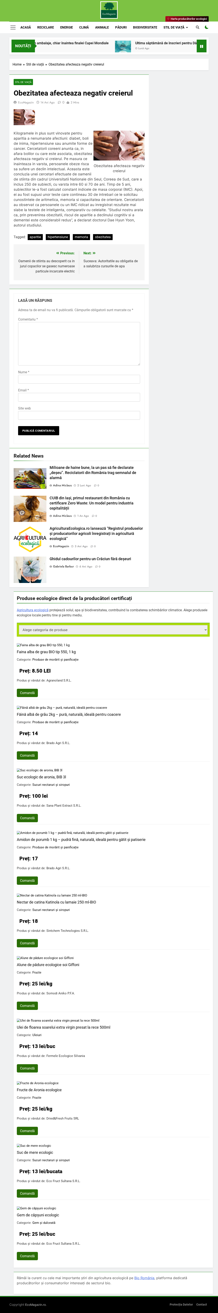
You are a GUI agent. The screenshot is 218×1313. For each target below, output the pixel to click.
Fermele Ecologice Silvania (65, 1056)
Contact (201, 1304)
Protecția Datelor (181, 1304)
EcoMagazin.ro (35, 1304)
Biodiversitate (145, 27)
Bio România (144, 1278)
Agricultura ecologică (33, 610)
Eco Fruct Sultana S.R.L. (63, 1181)
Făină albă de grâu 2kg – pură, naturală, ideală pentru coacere (69, 714)
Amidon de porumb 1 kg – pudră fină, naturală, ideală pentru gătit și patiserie (81, 839)
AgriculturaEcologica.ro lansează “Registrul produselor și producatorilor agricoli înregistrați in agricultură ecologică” (96, 533)
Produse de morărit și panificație (55, 660)
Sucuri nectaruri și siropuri (51, 785)
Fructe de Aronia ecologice (39, 1090)
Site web (24, 408)
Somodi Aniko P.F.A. (60, 993)
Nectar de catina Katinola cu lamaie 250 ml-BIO (56, 902)
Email (23, 390)
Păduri (121, 27)
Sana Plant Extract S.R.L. (63, 806)
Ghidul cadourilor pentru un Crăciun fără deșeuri (90, 559)
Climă (84, 27)
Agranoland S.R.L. (59, 680)
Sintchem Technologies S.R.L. (67, 931)
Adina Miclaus (62, 485)
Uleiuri (37, 1035)
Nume (23, 372)
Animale (102, 27)
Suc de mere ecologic (35, 1152)
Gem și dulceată (43, 1223)
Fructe (36, 972)
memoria (81, 237)
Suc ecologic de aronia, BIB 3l (41, 777)
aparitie (35, 237)
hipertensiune (58, 237)
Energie (66, 27)
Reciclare (45, 27)
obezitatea (103, 237)
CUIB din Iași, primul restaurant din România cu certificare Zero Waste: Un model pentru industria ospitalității (91, 503)
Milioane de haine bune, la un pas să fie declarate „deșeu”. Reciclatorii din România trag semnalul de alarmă (93, 472)
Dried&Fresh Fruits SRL (62, 1118)
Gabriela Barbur (63, 566)
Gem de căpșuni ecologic (38, 1215)
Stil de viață (174, 27)
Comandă (27, 693)
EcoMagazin (26, 102)
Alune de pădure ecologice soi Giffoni (48, 964)
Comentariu (28, 319)
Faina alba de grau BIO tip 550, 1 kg (46, 652)
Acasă (25, 27)
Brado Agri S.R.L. (58, 743)
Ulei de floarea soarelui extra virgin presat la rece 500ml (63, 1027)
